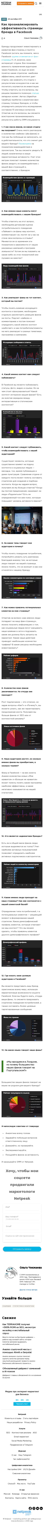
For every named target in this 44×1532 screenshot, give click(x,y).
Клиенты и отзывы (13, 1418)
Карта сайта (20, 1498)
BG (17, 1400)
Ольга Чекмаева (31, 1267)
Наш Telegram (24, 1455)
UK (40, 14)
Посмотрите (25, 144)
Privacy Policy (30, 1423)
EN (22, 1400)
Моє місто (21, 1484)
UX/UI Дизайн (29, 1469)
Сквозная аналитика (21, 1474)
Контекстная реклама (21, 1433)
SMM (4, 19)
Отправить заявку (25, 3)
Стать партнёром (30, 1418)
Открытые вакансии (30, 1494)
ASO (35, 1433)
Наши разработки (15, 1423)
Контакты (9, 1498)
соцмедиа (6, 1306)
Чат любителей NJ (21, 1459)
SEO (8, 1433)
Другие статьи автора (28, 1290)
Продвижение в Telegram (21, 1445)
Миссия (7, 1494)
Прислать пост (22, 1404)
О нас (14, 1455)
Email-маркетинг (21, 1437)
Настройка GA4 (14, 1469)
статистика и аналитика (23, 1306)
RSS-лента (33, 1498)
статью (35, 93)
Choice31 (11, 1484)
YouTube (31, 1484)
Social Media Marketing (21, 1441)
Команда (15, 1494)
